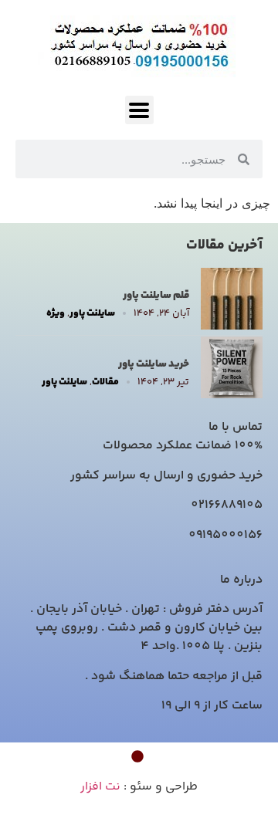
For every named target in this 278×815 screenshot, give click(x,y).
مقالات (105, 382)
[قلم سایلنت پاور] (232, 325)
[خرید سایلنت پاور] (232, 393)
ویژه (55, 313)
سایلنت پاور (92, 313)
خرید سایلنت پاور (153, 364)
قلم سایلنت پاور (156, 295)
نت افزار (100, 786)
